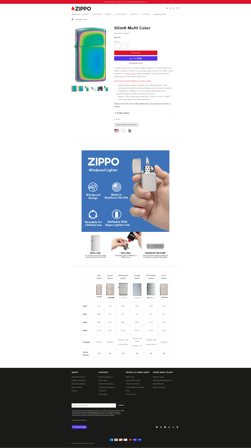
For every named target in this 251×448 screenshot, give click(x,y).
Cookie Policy (130, 394)
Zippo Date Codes (78, 377)
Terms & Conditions (132, 384)
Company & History (78, 380)
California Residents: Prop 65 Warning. (126, 124)
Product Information (106, 384)
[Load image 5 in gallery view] (100, 88)
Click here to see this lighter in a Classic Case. (132, 81)
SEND (121, 405)
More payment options (136, 63)
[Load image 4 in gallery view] (93, 88)
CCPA (128, 391)
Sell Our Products (159, 387)
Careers (74, 391)
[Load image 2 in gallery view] (81, 88)
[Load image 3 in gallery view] (87, 88)
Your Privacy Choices (79, 420)
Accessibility (103, 394)
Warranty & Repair (105, 377)
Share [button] (118, 119)
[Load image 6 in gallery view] (106, 88)
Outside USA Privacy (133, 380)
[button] (80, 14)
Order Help (103, 380)
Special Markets (158, 384)
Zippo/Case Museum (79, 384)
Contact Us (102, 391)
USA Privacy (130, 377)
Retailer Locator (158, 377)
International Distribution (162, 380)
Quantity (117, 42)
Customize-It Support (106, 387)
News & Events (77, 387)
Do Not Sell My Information (135, 387)
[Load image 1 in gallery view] (74, 88)
